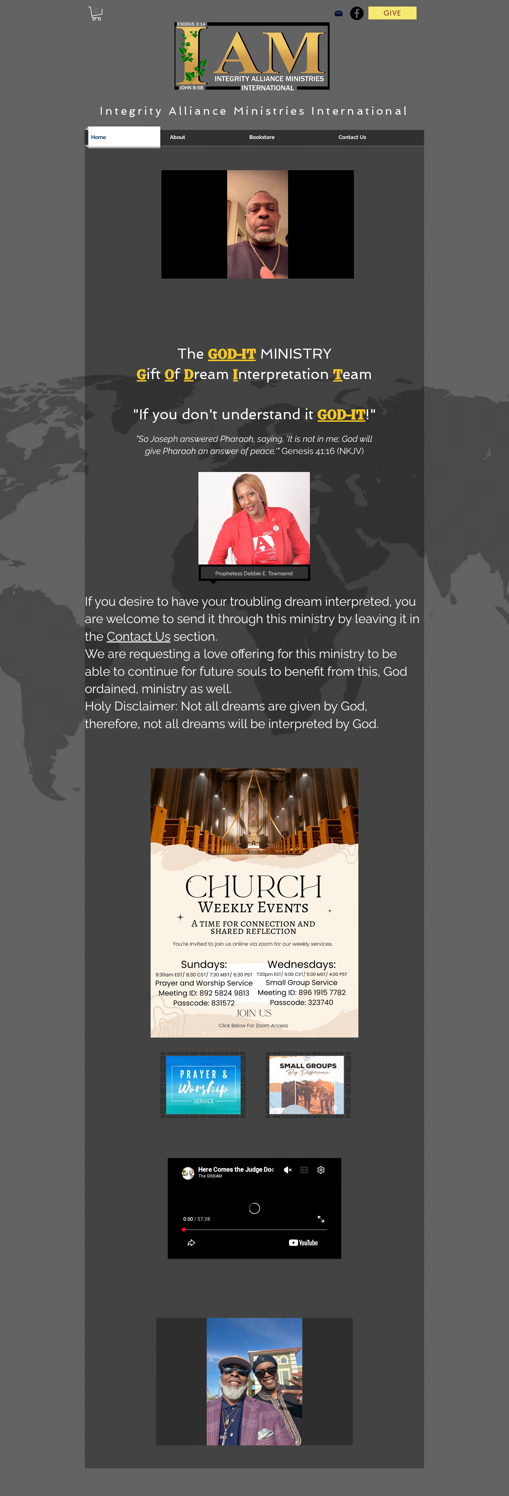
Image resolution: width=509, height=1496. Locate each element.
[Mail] (338, 13)
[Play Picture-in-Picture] (332, 269)
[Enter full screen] (344, 269)
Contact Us (138, 636)
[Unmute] (182, 269)
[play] (338, 1439)
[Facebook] (357, 13)
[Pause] (170, 269)
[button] (96, 13)
